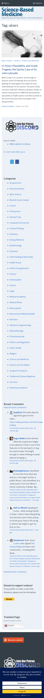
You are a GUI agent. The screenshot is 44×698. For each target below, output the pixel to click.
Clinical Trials (15, 217)
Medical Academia (18, 296)
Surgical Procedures (18, 370)
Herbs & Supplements (19, 268)
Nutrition (14, 319)
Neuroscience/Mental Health (22, 314)
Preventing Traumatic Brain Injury (21, 428)
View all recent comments (15, 407)
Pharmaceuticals (17, 336)
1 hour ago (35, 500)
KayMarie (17, 412)
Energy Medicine (17, 239)
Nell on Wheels (20, 507)
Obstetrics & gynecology (20, 325)
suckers (16, 543)
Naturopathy (15, 308)
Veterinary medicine (18, 387)
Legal (12, 291)
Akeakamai (18, 540)
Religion (13, 353)
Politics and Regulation (20, 342)
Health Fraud (15, 262)
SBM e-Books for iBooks (20, 144)
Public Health (15, 348)
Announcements (17, 188)
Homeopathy (15, 279)
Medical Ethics (16, 302)
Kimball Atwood (8, 106)
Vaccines (13, 382)
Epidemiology (16, 245)
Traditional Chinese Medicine (22, 376)
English (10, 626)
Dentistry (14, 234)
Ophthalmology (16, 331)
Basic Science (7, 61)
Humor (13, 285)
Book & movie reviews (19, 200)
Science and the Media (19, 365)
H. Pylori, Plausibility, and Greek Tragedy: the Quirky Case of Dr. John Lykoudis (20, 69)
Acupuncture (15, 183)
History (17, 61)
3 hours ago (35, 566)
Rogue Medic (19, 438)
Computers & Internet (19, 222)
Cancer (13, 205)
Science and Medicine (30, 61)
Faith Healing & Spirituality (21, 257)
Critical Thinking (17, 228)
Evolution (14, 251)
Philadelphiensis (21, 471)
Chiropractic (15, 211)
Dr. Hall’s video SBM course (14, 152)
